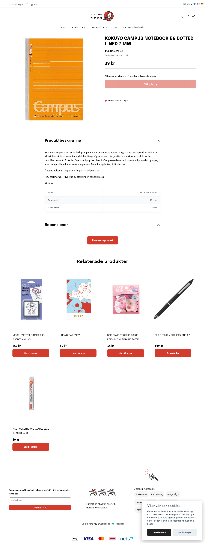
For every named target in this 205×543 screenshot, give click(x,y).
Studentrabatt (141, 494)
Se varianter (173, 353)
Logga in (139, 510)
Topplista (139, 502)
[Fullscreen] (54, 79)
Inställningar (184, 532)
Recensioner (56, 225)
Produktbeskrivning (63, 141)
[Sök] (181, 16)
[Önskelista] (187, 16)
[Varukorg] (193, 16)
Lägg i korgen (31, 353)
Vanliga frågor (173, 494)
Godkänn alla (159, 532)
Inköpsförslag (157, 494)
